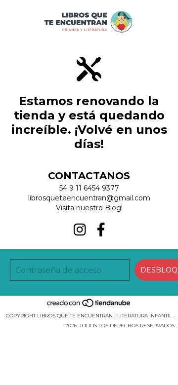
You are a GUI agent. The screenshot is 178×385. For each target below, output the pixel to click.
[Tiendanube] (89, 306)
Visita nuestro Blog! (89, 207)
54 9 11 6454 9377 (89, 188)
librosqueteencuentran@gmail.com (89, 197)
